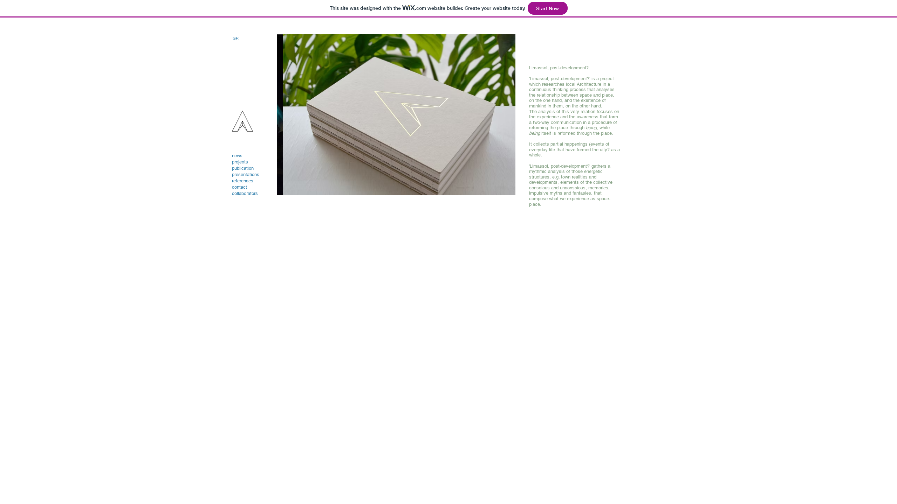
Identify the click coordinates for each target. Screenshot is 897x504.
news (237, 155)
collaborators (245, 193)
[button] (396, 114)
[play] (498, 189)
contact (239, 187)
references (242, 180)
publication (243, 168)
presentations (245, 174)
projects (240, 161)
